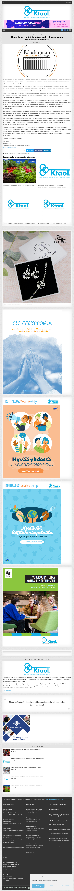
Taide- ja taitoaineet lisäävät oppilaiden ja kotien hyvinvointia (19, 223)
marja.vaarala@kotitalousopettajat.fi (12, 814)
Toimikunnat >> (30, 852)
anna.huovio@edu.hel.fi (32, 830)
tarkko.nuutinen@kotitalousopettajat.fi (59, 840)
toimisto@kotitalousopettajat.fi (54, 799)
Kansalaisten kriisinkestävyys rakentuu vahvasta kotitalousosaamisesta (37, 38)
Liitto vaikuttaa (37, 34)
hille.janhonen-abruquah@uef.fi (57, 824)
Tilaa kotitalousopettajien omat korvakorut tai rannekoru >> (18, 304)
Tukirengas (19, 153)
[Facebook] (65, 30)
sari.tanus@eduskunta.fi (9, 147)
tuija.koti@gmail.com (31, 821)
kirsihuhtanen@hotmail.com (33, 839)
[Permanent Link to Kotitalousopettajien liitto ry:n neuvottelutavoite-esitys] (54, 205)
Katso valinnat (65, 886)
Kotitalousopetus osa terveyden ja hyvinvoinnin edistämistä (18, 185)
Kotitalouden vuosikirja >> (56, 847)
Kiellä (51, 886)
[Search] (70, 30)
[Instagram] (67, 30)
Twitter (31, 150)
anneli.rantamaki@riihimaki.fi (33, 847)
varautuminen (25, 153)
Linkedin (48, 150)
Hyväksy (38, 886)
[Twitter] (62, 30)
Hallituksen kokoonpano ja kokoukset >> (14, 847)
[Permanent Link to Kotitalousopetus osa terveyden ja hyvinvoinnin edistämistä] (19, 171)
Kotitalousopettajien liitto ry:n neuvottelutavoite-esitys (52, 223)
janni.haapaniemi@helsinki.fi (56, 816)
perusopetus (12, 153)
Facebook (39, 150)
